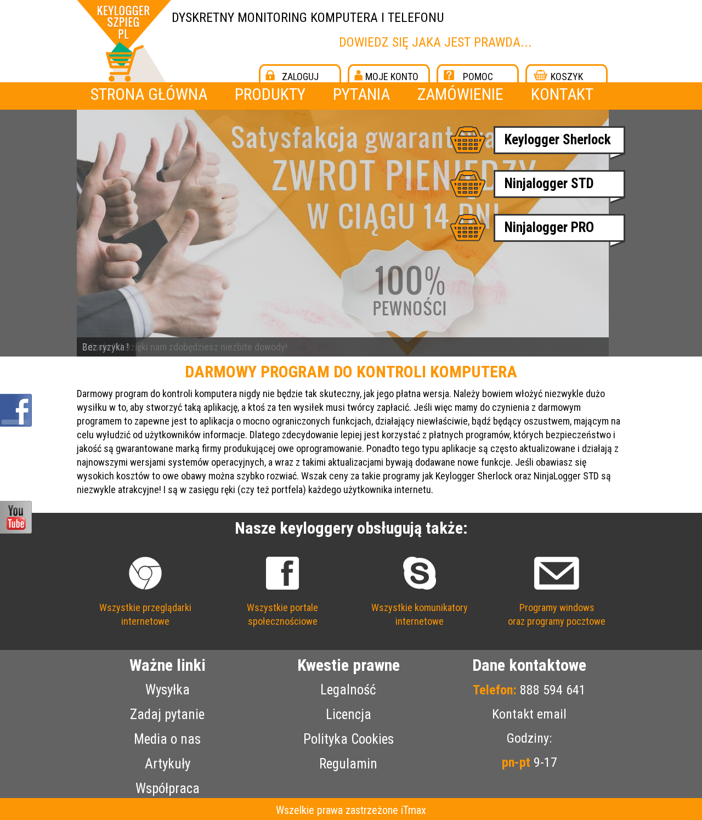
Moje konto (391, 76)
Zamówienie (460, 94)
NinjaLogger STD (566, 476)
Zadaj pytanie (167, 714)
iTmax (413, 810)
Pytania (361, 94)
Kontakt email (529, 714)
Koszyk (567, 76)
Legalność (348, 690)
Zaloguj (300, 76)
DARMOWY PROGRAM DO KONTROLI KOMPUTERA (351, 371)
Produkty (270, 94)
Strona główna (148, 94)
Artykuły (167, 764)
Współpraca (167, 788)
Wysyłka (167, 690)
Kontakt (562, 94)
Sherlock (494, 476)
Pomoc (478, 76)
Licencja (348, 714)
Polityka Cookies (348, 739)
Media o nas (167, 739)
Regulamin (348, 764)
